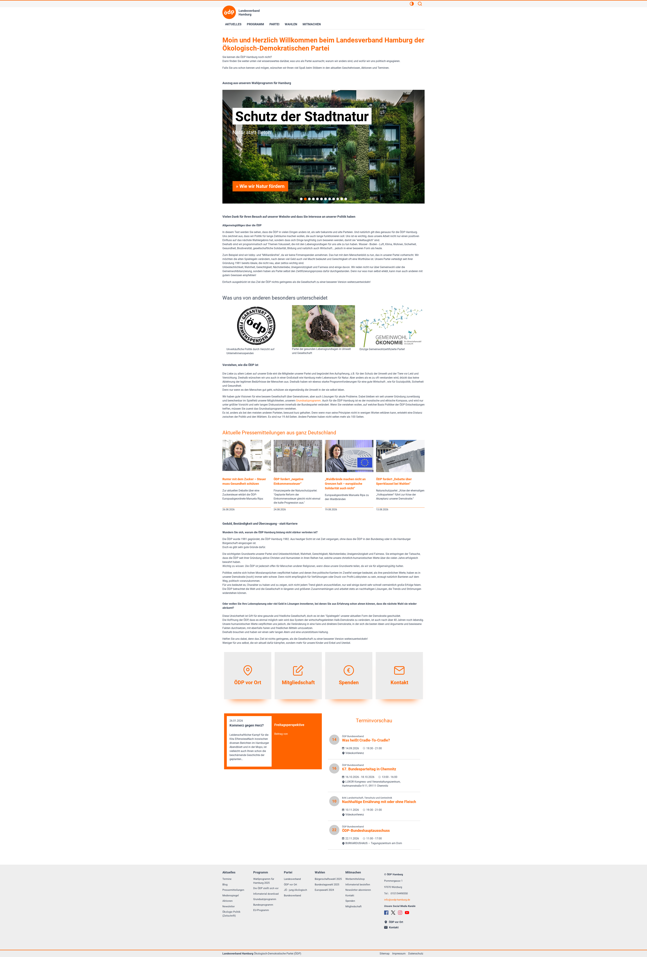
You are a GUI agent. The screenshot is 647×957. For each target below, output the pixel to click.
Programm (255, 24)
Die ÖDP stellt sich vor (266, 888)
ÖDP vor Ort (290, 884)
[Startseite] (229, 12)
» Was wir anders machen (263, 186)
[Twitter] (393, 912)
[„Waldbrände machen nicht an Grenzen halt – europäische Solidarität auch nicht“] (349, 471)
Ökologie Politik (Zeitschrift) (231, 913)
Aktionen (227, 900)
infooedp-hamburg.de (397, 899)
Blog (224, 884)
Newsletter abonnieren (358, 889)
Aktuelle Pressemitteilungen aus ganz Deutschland (279, 433)
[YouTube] (407, 912)
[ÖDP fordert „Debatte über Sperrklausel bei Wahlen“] (400, 471)
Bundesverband (292, 895)
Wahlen (291, 24)
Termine (227, 879)
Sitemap (385, 953)
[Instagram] (400, 912)
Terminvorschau (374, 720)
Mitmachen (312, 24)
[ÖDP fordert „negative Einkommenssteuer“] (298, 471)
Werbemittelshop (355, 879)
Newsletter (228, 906)
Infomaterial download (266, 893)
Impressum (399, 953)
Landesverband (292, 879)
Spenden (350, 900)
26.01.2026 (249, 740)
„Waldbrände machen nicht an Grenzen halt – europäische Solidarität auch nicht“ (345, 483)
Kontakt (349, 895)
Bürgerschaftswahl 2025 (328, 879)
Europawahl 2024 (324, 889)
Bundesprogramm (263, 904)
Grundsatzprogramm (308, 400)
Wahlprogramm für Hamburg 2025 (263, 880)
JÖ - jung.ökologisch (295, 889)
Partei (274, 24)
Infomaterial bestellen (357, 884)
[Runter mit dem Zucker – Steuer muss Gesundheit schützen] (246, 470)
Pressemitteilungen (233, 889)
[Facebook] (386, 912)
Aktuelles (233, 24)
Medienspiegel (230, 895)
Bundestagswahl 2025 (327, 884)
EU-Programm (261, 910)
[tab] (301, 199)
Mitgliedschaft (353, 906)
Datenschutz (415, 953)
